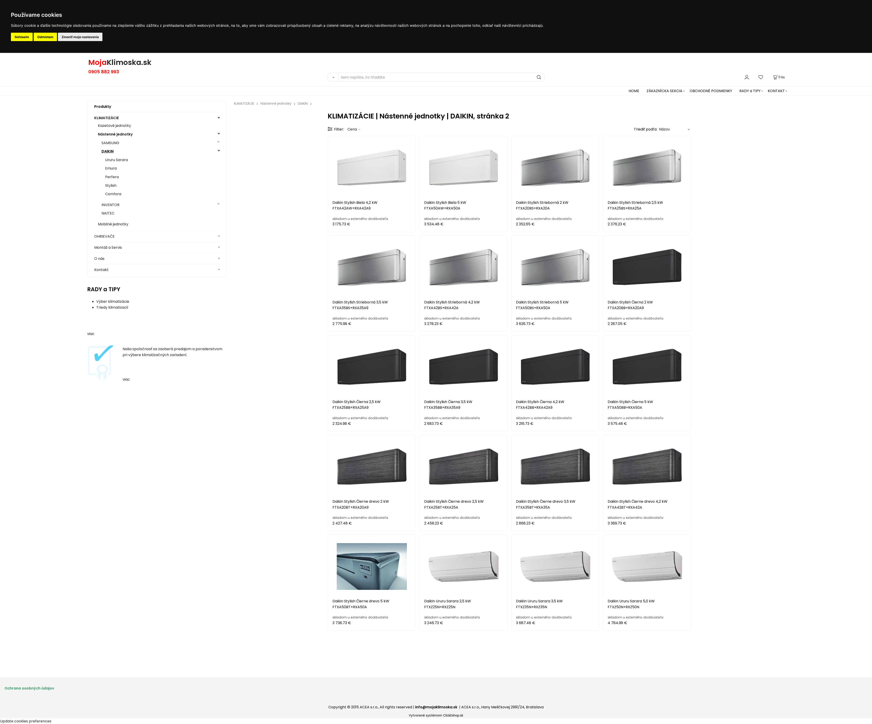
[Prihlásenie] (746, 77)
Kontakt (101, 269)
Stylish (110, 185)
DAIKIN (108, 151)
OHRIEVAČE (104, 236)
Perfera (112, 177)
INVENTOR (110, 204)
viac (90, 333)
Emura (111, 168)
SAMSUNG (110, 142)
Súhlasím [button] (22, 37)
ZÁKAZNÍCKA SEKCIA (664, 91)
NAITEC (108, 213)
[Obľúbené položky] (760, 77)
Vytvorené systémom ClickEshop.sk (436, 715)
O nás (99, 258)
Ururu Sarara (116, 160)
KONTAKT (776, 91)
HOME (634, 91)
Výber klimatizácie (112, 301)
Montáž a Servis (108, 247)
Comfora (113, 194)
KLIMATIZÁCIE (106, 118)
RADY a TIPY (750, 91)
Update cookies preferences (25, 721)
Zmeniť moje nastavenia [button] (80, 37)
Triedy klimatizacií (112, 307)
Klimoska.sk (129, 62)
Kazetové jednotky (114, 125)
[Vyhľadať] (332, 77)
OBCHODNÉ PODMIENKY (711, 91)
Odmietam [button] (45, 37)
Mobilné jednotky (113, 224)
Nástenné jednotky (115, 134)
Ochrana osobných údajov (29, 688)
